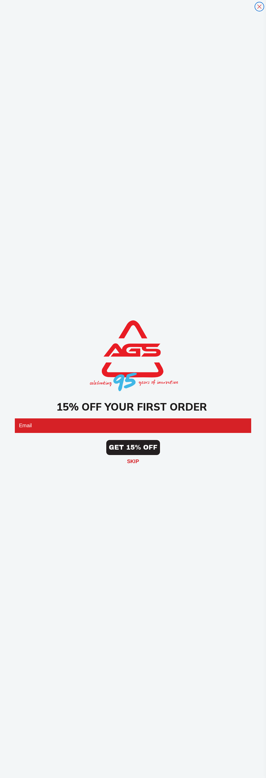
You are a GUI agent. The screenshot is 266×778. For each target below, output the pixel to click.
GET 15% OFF (133, 447)
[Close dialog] (259, 6)
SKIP (133, 461)
